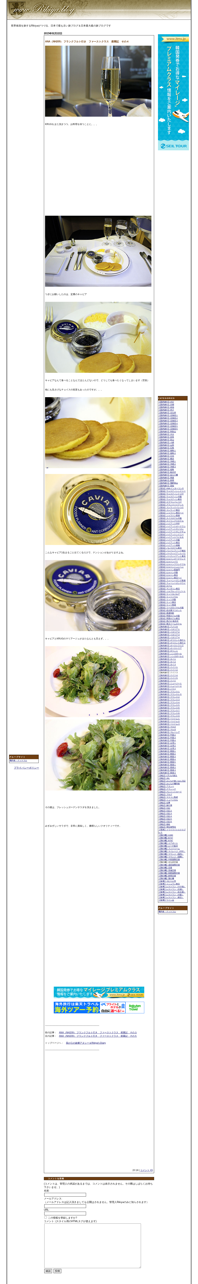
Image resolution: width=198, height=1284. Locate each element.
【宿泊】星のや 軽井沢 (168, 621)
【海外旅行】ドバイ (167, 681)
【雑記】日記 (164, 808)
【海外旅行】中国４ (167, 740)
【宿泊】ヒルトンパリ (168, 561)
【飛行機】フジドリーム (169, 849)
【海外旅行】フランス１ (169, 691)
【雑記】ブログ (165, 794)
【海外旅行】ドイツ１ (168, 667)
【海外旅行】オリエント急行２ (172, 643)
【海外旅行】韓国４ (167, 759)
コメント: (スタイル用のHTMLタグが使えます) (70, 1221)
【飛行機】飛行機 (166, 878)
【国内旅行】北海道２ (168, 418)
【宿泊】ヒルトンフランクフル (172, 564)
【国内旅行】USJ (166, 402)
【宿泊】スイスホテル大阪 (170, 518)
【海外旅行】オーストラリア (171, 645)
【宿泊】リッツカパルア (169, 594)
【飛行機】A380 (166, 835)
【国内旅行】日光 (166, 456)
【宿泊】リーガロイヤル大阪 (171, 607)
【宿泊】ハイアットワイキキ (171, 537)
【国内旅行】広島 (166, 448)
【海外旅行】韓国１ (167, 751)
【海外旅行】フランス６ (169, 708)
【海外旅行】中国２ (167, 735)
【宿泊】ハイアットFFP (169, 524)
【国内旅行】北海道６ (168, 429)
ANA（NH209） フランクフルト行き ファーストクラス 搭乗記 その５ (98, 1036)
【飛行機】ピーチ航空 (168, 846)
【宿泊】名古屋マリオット (170, 610)
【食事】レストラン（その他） (172, 886)
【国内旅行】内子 (166, 410)
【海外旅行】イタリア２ (169, 632)
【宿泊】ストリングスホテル (171, 521)
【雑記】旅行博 (165, 805)
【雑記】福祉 (164, 824)
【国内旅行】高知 (166, 486)
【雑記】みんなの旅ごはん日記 (172, 781)
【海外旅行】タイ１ (167, 659)
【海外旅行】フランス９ (169, 716)
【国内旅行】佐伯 (166, 407)
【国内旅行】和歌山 (167, 431)
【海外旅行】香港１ (167, 765)
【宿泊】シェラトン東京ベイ (171, 513)
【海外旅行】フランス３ (169, 700)
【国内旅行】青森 (166, 477)
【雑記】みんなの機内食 (169, 784)
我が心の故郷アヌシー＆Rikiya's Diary (86, 1043)
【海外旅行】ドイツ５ (168, 678)
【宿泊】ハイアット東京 (169, 542)
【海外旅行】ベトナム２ (169, 721)
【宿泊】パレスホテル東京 (170, 548)
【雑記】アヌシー (166, 786)
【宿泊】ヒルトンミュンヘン (171, 567)
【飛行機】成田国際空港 (169, 865)
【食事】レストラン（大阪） (171, 895)
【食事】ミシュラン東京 (169, 884)
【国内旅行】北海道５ (168, 426)
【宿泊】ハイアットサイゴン (171, 529)
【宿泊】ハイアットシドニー (171, 534)
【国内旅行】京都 (166, 404)
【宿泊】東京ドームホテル (170, 624)
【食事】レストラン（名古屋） (172, 892)
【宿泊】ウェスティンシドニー (172, 491)
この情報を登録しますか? (62, 1217)
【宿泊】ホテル (165, 586)
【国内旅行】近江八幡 (168, 475)
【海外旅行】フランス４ (169, 702)
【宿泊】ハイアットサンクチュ (172, 532)
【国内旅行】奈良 (166, 437)
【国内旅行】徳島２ (167, 453)
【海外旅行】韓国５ (167, 762)
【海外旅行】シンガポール (170, 654)
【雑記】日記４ (165, 816)
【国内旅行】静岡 (166, 480)
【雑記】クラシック (167, 789)
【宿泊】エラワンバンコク (170, 502)
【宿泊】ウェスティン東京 (170, 499)
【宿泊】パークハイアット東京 (172, 556)
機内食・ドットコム (18, 760)
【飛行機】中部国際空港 (169, 859)
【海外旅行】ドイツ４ (168, 675)
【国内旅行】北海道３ (168, 421)
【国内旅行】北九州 (167, 412)
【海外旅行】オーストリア (170, 648)
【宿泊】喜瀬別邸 (166, 613)
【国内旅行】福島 (166, 469)
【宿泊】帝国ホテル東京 (169, 618)
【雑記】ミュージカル (168, 800)
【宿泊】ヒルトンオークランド (172, 559)
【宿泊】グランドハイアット (171, 505)
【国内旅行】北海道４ (168, 423)
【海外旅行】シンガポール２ (171, 656)
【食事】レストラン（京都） (171, 889)
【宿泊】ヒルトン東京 (168, 575)
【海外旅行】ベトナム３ (169, 724)
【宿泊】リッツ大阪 (167, 599)
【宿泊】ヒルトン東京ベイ (170, 578)
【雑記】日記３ (165, 813)
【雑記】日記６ (165, 821)
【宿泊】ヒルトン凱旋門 (169, 570)
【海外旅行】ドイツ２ (168, 670)
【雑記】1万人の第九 (168, 775)
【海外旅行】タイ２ (167, 662)
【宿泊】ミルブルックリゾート (172, 591)
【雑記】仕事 (164, 803)
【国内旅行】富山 (166, 440)
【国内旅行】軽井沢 (167, 472)
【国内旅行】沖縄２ (167, 464)
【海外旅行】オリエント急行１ (172, 640)
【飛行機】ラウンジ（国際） (171, 857)
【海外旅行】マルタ (167, 729)
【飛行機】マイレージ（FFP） (172, 851)
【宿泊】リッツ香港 (167, 605)
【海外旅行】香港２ (167, 767)
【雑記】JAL (164, 778)
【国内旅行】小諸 (166, 442)
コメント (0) (146, 1170)
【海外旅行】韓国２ (167, 754)
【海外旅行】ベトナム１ (169, 719)
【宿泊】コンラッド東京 (169, 510)
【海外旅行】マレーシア (169, 732)
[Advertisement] (24, 92)
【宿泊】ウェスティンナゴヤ (171, 494)
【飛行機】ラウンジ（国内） (171, 854)
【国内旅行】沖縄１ (167, 461)
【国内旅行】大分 (166, 434)
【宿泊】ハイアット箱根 (169, 545)
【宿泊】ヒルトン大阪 (168, 572)
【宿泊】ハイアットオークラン (172, 526)
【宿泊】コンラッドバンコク (171, 507)
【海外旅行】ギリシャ (168, 651)
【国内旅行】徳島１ (167, 450)
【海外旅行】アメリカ (168, 626)
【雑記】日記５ (165, 819)
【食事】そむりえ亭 (167, 881)
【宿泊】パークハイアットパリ (172, 553)
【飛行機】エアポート (168, 843)
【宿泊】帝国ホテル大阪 (169, 616)
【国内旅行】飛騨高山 (168, 483)
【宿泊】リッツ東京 (167, 602)
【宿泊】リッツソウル (168, 597)
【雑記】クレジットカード (170, 792)
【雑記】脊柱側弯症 (167, 827)
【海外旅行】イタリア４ (169, 637)
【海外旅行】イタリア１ (169, 629)
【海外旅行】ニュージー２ (170, 686)
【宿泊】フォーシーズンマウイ (172, 583)
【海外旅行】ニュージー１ (170, 683)
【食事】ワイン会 (166, 900)
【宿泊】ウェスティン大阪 (170, 496)
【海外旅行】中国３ (167, 738)
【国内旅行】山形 (166, 445)
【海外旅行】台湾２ (167, 746)
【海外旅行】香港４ (167, 773)
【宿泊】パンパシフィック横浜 (172, 551)
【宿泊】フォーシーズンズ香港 (172, 580)
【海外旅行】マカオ (167, 727)
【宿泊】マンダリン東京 (169, 589)
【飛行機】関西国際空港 (169, 873)
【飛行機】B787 (166, 840)
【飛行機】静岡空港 (167, 876)
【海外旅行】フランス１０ (170, 694)
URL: (47, 1209)
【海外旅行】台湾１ (167, 743)
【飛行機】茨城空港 (167, 870)
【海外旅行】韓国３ (167, 756)
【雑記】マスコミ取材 (168, 797)
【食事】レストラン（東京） (171, 897)
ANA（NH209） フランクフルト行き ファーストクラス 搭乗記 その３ (98, 1032)
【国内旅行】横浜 (166, 459)
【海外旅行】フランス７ (169, 710)
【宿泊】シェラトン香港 (169, 515)
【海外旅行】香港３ (167, 770)
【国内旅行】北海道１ (168, 415)
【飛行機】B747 (166, 838)
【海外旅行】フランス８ (169, 713)
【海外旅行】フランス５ (169, 705)
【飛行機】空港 (165, 868)
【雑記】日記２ (165, 811)
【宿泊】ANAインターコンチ (171, 488)
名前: (47, 1190)
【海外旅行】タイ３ (167, 664)
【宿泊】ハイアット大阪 (169, 540)
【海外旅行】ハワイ (167, 689)
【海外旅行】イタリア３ (169, 635)
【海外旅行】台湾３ (167, 748)
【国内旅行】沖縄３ (167, 467)
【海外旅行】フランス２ (169, 697)
